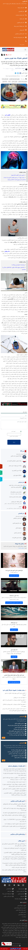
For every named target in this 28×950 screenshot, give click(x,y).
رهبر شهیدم (14, 657)
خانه (26, 55)
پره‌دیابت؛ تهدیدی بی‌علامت (18, 265)
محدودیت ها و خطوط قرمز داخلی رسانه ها (16, 752)
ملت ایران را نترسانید (14, 595)
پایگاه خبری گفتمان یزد (16, 470)
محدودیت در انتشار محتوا (20, 757)
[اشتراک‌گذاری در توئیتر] (18, 73)
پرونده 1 (1, 466)
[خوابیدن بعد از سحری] (14, 152)
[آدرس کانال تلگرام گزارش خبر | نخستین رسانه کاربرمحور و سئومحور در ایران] (14, 885)
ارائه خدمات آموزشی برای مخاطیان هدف (17, 731)
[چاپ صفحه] (4, 55)
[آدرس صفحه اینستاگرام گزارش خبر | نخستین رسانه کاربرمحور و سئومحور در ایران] (23, 885)
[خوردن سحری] (14, 219)
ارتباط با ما (24, 917)
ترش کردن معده (5, 79)
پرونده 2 (1, 473)
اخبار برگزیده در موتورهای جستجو (16, 766)
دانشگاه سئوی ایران (17, 475)
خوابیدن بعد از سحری (22, 81)
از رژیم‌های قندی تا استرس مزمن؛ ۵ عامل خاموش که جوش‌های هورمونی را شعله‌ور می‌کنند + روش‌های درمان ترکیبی (14, 3)
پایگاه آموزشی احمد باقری (16, 456)
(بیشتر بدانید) (21, 548)
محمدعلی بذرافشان (17, 518)
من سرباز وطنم (14, 622)
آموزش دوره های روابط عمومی (20, 908)
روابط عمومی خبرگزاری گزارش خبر (14, 461)
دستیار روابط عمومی (22, 914)
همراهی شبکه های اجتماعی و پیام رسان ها (16, 725)
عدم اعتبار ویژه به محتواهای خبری (18, 756)
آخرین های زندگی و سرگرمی (18, 801)
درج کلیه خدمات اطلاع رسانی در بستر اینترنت (16, 733)
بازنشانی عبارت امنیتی (14, 436)
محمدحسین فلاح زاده (16, 537)
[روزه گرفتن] (14, 274)
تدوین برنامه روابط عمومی (21, 910)
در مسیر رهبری (14, 630)
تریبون (20, 506)
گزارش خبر (7, 115)
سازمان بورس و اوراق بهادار (15, 492)
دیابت (9, 81)
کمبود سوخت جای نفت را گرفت (18, 867)
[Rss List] (14, 41)
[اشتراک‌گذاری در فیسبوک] (20, 73)
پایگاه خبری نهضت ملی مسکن (15, 465)
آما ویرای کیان (10, 945)
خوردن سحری (14, 81)
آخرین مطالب (21, 841)
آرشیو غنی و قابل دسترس (20, 727)
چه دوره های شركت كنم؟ (14, 682)
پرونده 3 (1, 479)
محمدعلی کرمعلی (17, 533)
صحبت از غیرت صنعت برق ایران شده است (16, 782)
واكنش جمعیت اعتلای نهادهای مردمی (14, 603)
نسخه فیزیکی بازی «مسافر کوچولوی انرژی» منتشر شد (14, 812)
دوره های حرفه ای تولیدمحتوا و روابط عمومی (14, 675)
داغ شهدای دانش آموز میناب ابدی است (14, 570)
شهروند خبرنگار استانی (21, 905)
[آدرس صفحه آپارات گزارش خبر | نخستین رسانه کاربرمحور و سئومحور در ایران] (5, 885)
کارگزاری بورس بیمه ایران (16, 487)
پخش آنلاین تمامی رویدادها (19, 729)
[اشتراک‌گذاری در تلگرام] (15, 73)
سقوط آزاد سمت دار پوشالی (19, 697)
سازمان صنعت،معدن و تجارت (15, 497)
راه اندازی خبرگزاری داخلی (20, 723)
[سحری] (14, 336)
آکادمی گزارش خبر (22, 912)
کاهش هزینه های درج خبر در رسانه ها (17, 735)
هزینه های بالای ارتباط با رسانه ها (18, 750)
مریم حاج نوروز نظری (17, 523)
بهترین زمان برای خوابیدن (14, 79)
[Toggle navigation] (25, 49)
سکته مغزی (5, 81)
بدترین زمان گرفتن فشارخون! (18, 175)
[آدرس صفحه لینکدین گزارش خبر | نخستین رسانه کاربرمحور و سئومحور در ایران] (18, 885)
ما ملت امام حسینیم (14, 575)
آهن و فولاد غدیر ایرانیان (16, 501)
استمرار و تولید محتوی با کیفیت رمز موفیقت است (15, 824)
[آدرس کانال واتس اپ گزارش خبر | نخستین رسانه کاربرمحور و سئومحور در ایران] (9, 885)
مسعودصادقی (18, 528)
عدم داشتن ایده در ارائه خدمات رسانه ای (17, 754)
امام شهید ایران (14, 650)
